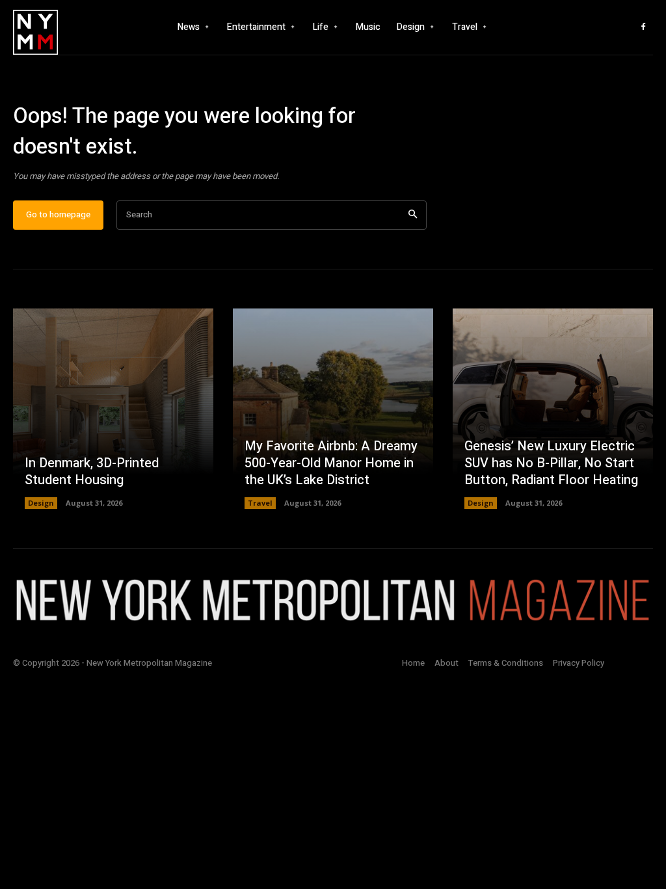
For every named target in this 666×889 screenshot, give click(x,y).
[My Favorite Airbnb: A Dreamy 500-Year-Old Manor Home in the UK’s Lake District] (333, 408)
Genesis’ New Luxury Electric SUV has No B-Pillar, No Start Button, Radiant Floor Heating (551, 463)
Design (41, 503)
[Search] (413, 215)
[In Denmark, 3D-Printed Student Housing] (113, 408)
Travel (260, 503)
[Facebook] (643, 27)
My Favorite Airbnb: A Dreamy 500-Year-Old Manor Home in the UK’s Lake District (331, 463)
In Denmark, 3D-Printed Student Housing (92, 471)
